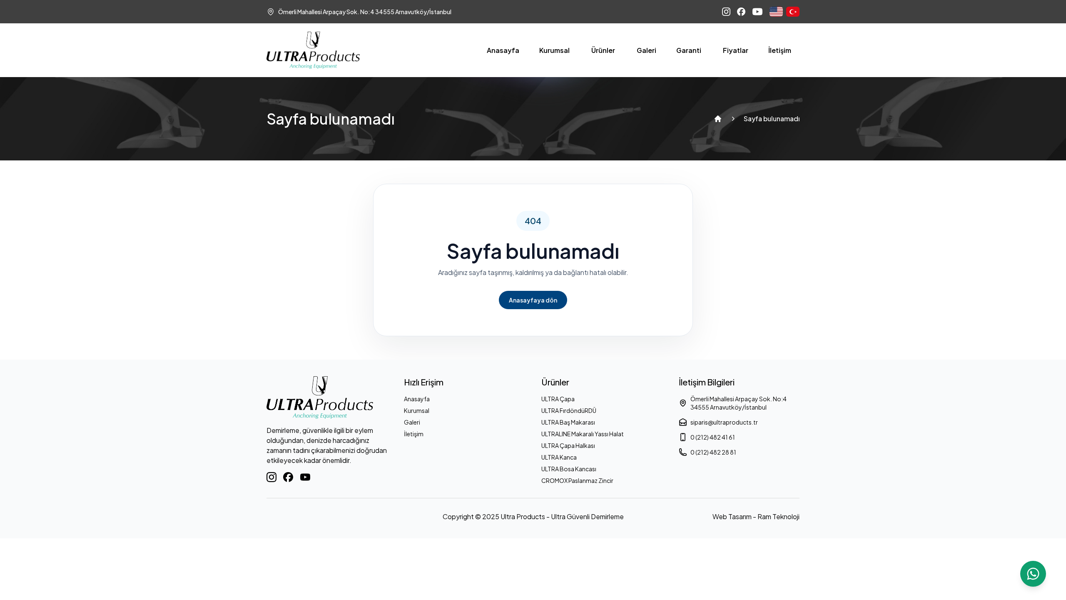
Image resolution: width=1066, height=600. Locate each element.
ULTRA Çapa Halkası (568, 445)
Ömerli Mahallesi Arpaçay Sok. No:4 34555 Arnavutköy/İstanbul (738, 403)
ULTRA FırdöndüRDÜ (568, 410)
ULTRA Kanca (559, 457)
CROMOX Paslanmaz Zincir (577, 480)
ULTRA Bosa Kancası (568, 468)
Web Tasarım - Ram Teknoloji (756, 516)
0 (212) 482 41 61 (712, 437)
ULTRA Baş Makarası (568, 422)
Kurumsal (554, 50)
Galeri (646, 50)
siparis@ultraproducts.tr (724, 422)
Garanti (688, 50)
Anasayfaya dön (533, 300)
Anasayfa (503, 50)
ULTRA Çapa (558, 398)
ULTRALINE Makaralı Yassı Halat (582, 434)
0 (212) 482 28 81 (713, 452)
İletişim (779, 50)
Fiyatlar (735, 50)
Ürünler (603, 50)
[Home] (718, 119)
